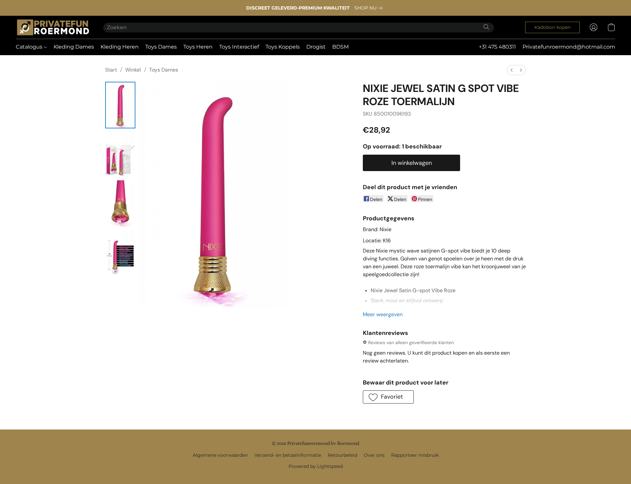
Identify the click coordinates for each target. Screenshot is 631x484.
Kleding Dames (74, 47)
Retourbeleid (342, 455)
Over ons (374, 455)
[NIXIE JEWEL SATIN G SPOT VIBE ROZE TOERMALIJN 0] (120, 105)
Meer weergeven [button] (383, 314)
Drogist (316, 47)
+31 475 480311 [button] (497, 47)
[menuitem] (511, 70)
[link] (369, 8)
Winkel (133, 69)
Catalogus (30, 47)
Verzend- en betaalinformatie (287, 455)
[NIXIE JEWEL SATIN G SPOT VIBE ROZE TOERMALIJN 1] (120, 154)
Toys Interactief (239, 47)
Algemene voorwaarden (220, 455)
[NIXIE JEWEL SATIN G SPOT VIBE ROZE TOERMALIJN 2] (120, 203)
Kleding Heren (120, 47)
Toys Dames (161, 47)
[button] (53, 27)
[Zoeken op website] (486, 27)
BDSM (340, 47)
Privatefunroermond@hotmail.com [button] (569, 47)
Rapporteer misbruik (415, 455)
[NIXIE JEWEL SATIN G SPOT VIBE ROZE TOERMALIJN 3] (120, 253)
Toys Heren (198, 47)
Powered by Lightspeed (316, 466)
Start (111, 69)
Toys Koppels (283, 47)
